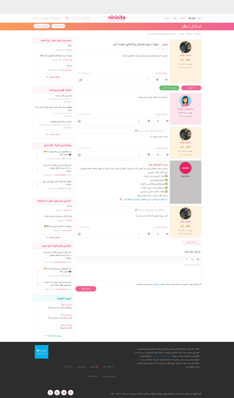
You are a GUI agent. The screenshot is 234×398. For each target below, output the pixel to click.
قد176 (69, 206)
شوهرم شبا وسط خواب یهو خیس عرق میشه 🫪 (57, 183)
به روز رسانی (191, 242)
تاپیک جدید (59, 25)
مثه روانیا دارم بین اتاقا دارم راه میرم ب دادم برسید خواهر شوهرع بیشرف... (57, 168)
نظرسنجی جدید (42, 25)
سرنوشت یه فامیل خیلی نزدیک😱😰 (58, 226)
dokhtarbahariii (61, 175)
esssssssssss (61, 289)
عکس (174, 18)
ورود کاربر (45, 18)
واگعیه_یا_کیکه (67, 230)
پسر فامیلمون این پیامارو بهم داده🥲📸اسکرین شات (57, 153)
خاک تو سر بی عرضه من (61, 113)
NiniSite (185, 176)
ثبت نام (35, 18)
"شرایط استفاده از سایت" (162, 356)
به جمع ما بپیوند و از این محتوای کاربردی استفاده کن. (145, 199)
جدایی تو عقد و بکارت (63, 95)
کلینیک (182, 18)
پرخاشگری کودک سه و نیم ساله (60, 307)
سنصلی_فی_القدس (65, 70)
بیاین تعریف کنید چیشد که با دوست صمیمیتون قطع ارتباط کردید (57, 284)
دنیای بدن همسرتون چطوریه (61, 121)
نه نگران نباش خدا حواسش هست (58, 99)
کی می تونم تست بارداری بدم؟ (60, 318)
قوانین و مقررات (108, 376)
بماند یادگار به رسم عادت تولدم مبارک (58, 216)
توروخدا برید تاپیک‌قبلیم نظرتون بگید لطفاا (56, 55)
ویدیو (167, 18)
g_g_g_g (68, 50)
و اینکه (69, 65)
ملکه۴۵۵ (69, 220)
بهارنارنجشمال (67, 60)
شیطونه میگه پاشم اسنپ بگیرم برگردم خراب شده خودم (53, 109)
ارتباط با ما (92, 376)
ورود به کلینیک (54, 336)
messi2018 (68, 210)
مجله (199, 18)
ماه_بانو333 (62, 188)
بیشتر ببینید (54, 77)
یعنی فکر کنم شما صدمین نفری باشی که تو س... (53, 124)
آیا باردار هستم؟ (66, 328)
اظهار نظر (190, 88)
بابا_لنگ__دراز (62, 158)
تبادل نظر (192, 18)
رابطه (70, 45)
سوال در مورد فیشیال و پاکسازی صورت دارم (136, 44)
